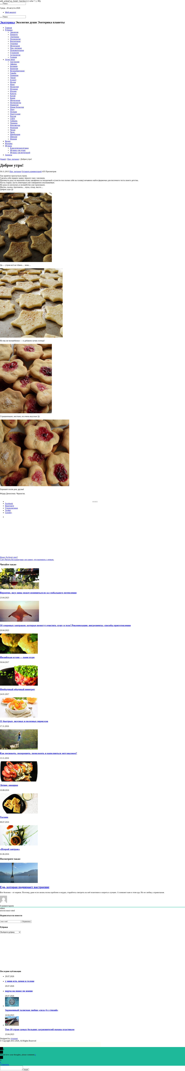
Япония (13, 139)
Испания (14, 89)
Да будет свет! (9, 557)
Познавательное (17, 50)
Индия (13, 82)
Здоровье (14, 44)
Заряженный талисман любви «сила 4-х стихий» (31, 1010)
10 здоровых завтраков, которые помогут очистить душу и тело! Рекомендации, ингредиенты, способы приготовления (65, 625)
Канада (13, 93)
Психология (15, 39)
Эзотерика (14, 37)
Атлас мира (10, 59)
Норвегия (14, 105)
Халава (4, 817)
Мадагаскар (15, 100)
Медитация (15, 46)
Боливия (13, 66)
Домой (3, 159)
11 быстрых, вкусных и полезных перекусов (24, 721)
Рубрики (8, 30)
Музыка (8, 146)
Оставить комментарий (32, 171)
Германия (14, 75)
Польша (13, 112)
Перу (12, 109)
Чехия (12, 130)
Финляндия (15, 125)
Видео (7, 141)
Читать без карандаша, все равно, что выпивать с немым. (27, 559)
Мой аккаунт (10, 12)
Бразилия (14, 68)
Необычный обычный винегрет (17, 689)
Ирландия (14, 87)
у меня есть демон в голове (19, 981)
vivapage (14, 1038)
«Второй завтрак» (10, 849)
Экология (14, 32)
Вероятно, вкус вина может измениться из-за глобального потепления (38, 592)
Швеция (13, 137)
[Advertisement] (92, 538)
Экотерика (7, 22)
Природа (14, 34)
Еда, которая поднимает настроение (24, 887)
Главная (8, 28)
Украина (13, 123)
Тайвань (13, 121)
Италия (13, 91)
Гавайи (13, 73)
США (12, 118)
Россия (13, 116)
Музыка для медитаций (20, 153)
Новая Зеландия (17, 107)
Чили (12, 132)
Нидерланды (15, 103)
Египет (13, 80)
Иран (12, 84)
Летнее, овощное (9, 785)
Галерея (13, 57)
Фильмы (8, 143)
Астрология (15, 55)
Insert (26, 1070)
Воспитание (15, 41)
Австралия (14, 62)
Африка (13, 64)
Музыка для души (17, 150)
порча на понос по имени (19, 991)
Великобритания (17, 71)
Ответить (5, 1064)
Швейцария (15, 134)
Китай (12, 96)
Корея (12, 98)
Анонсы (8, 155)
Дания (12, 78)
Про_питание (16, 48)
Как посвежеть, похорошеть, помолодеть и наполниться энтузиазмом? (38, 753)
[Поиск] (1, 4)
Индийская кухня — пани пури (17, 657)
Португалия (15, 114)
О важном (14, 53)
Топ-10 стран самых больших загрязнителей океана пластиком (39, 1029)
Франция (14, 128)
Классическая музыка (19, 148)
